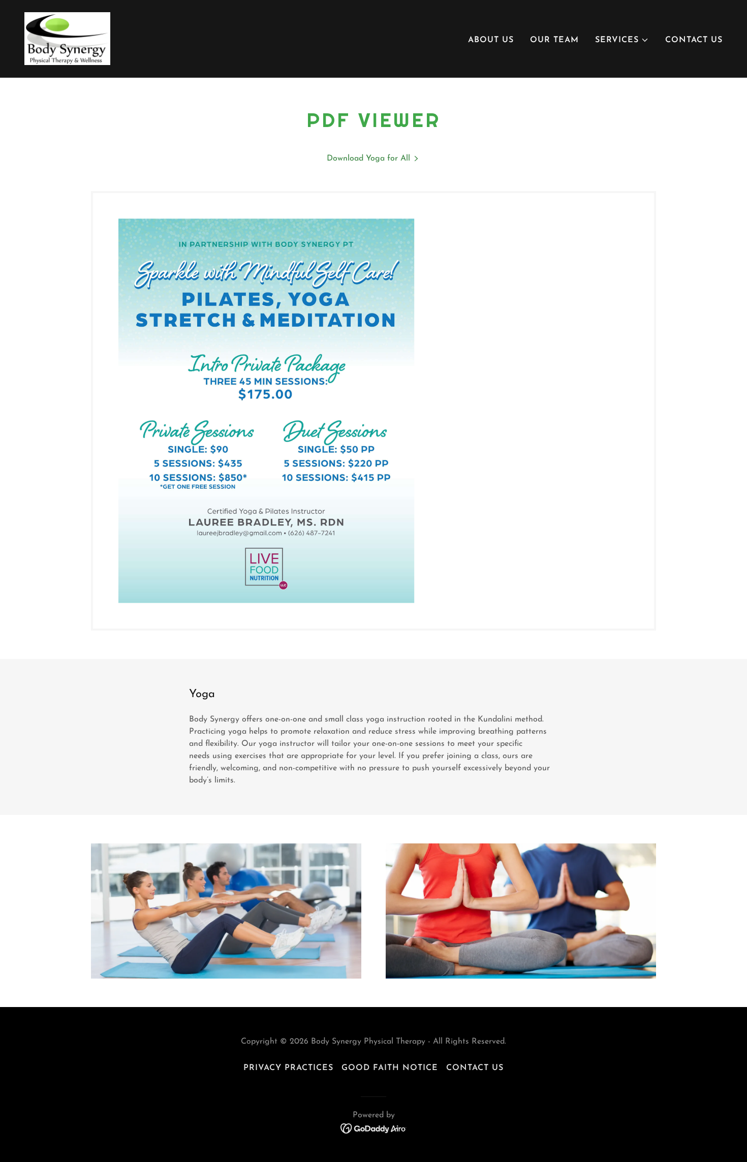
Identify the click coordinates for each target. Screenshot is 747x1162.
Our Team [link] (554, 40)
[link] (67, 38)
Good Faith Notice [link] (389, 1068)
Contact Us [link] (694, 40)
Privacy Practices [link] (288, 1068)
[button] (622, 40)
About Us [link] (491, 40)
